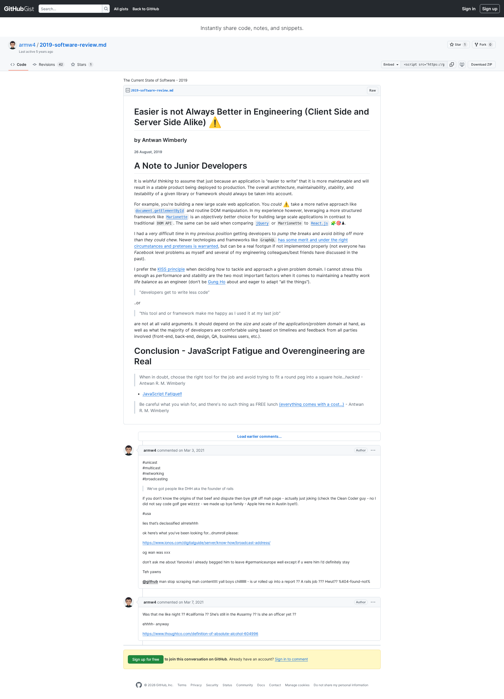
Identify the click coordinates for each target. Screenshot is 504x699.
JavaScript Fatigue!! (162, 393)
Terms (181, 685)
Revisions (51, 64)
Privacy (196, 685)
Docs (261, 685)
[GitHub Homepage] (139, 685)
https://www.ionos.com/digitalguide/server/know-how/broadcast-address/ (206, 542)
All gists (121, 9)
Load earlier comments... (259, 436)
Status (227, 685)
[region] (252, 260)
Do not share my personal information (341, 685)
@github (150, 581)
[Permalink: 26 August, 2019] (130, 152)
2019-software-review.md (73, 45)
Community (244, 685)
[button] (451, 64)
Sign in (469, 8)
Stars (84, 64)
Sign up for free (145, 659)
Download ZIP (481, 64)
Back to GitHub (146, 9)
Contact (275, 685)
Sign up (489, 8)
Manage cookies (297, 685)
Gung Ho (216, 281)
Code (21, 64)
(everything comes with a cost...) (311, 404)
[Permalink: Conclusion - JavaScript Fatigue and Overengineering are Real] (130, 356)
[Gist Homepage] (19, 9)
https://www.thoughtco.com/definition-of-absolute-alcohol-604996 (200, 633)
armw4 (27, 45)
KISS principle (171, 269)
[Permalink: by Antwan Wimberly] (130, 140)
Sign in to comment (291, 659)
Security (212, 685)
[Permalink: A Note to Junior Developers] (130, 165)
